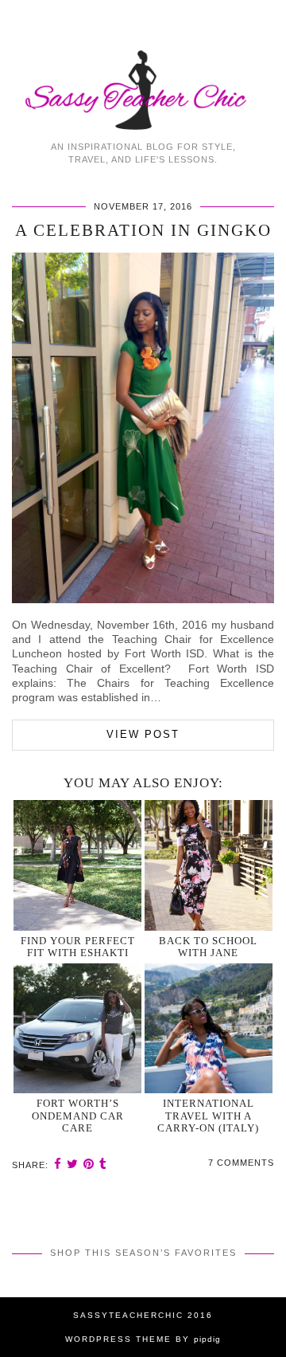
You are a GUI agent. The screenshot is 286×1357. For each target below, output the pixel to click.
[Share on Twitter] (72, 1164)
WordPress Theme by (143, 1339)
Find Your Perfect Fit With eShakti (78, 947)
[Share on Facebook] (58, 1164)
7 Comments (241, 1162)
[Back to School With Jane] (209, 865)
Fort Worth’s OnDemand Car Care (78, 1115)
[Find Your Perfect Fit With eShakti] (78, 865)
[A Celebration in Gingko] (143, 599)
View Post (143, 734)
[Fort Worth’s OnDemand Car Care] (78, 1028)
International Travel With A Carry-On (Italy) (208, 1115)
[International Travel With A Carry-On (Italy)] (209, 1028)
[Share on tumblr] (103, 1164)
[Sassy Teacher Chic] (143, 66)
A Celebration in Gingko (143, 230)
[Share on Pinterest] (89, 1164)
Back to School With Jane (208, 947)
